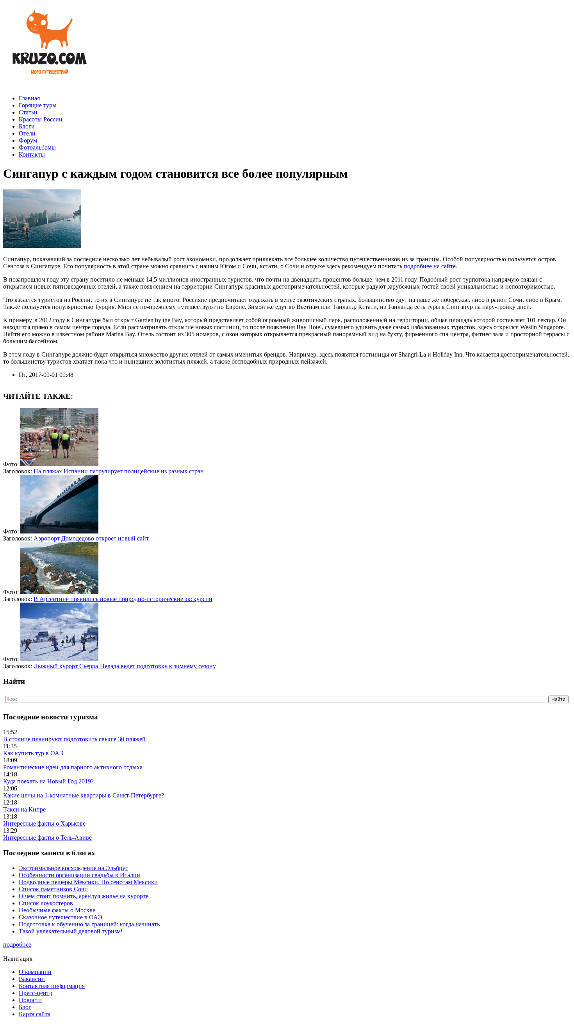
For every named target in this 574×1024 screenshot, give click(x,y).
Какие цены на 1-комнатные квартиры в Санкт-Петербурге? (83, 795)
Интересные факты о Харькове (44, 823)
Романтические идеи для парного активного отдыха (73, 767)
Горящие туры (38, 105)
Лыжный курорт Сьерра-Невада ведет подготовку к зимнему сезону (125, 666)
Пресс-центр (35, 993)
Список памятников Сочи (53, 889)
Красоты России (40, 119)
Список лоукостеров (46, 903)
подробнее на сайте (429, 266)
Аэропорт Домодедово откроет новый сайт (91, 538)
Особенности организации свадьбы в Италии (79, 875)
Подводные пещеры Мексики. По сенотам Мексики (88, 882)
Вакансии (32, 979)
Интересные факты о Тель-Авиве (47, 837)
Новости (30, 1000)
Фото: (11, 464)
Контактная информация (52, 986)
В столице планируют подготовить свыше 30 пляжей (74, 739)
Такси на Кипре (24, 809)
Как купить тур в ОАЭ (33, 753)
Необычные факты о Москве (57, 910)
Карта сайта (34, 1014)
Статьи (28, 112)
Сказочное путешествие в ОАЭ (60, 917)
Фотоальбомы (37, 147)
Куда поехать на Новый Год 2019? (48, 781)
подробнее (17, 944)
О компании (35, 972)
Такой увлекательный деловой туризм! (71, 931)
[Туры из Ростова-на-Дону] (48, 85)
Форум (28, 140)
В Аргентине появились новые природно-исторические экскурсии (123, 599)
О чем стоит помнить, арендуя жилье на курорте (83, 896)
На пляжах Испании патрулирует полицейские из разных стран (119, 471)
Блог (25, 1007)
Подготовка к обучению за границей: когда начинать (89, 924)
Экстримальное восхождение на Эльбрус (73, 868)
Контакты (32, 154)
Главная (29, 98)
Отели (27, 133)
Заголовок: (18, 471)
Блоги (27, 126)
